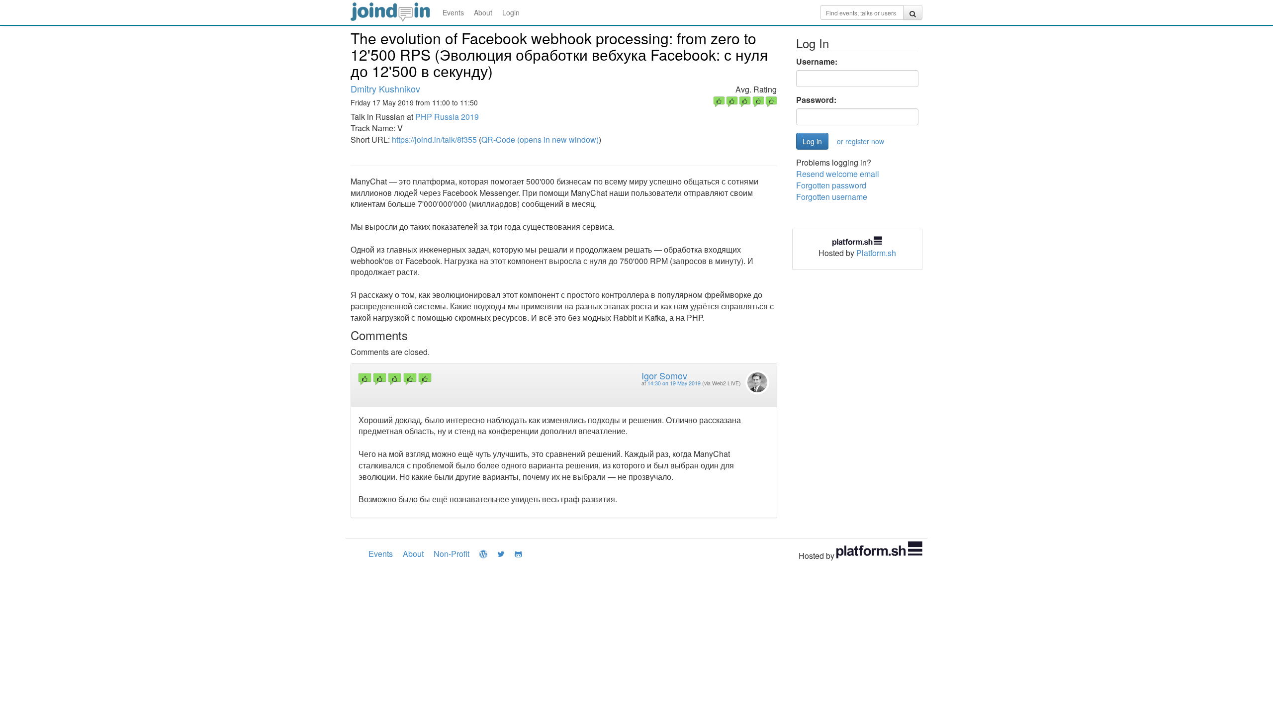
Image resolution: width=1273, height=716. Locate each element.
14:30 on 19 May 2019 (674, 383)
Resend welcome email (837, 173)
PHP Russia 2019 (447, 116)
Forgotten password (831, 185)
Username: (816, 61)
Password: (816, 99)
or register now (860, 141)
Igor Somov (664, 375)
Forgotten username (831, 196)
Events (453, 12)
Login (511, 12)
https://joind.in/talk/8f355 (434, 139)
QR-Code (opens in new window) (540, 139)
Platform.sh (876, 253)
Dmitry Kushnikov (385, 88)
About (483, 12)
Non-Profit (451, 553)
